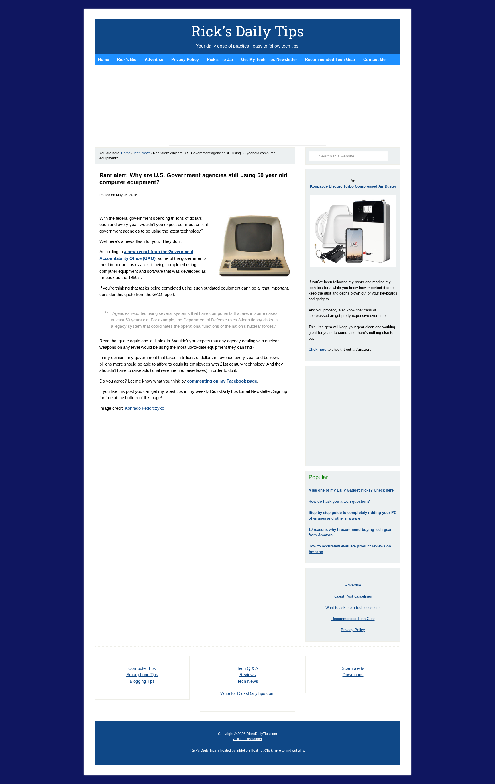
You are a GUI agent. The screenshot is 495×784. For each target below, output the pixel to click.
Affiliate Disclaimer (247, 739)
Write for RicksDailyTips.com (247, 693)
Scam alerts (353, 668)
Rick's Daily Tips (247, 31)
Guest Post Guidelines (353, 596)
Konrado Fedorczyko (144, 408)
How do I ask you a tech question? (339, 501)
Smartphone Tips (142, 674)
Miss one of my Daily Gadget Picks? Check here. (352, 490)
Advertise (353, 585)
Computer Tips (142, 668)
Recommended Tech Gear (353, 619)
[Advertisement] (353, 416)
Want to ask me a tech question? (352, 607)
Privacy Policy (353, 630)
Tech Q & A (247, 668)
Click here (272, 750)
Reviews (247, 674)
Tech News (247, 681)
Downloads (353, 674)
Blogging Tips (142, 681)
